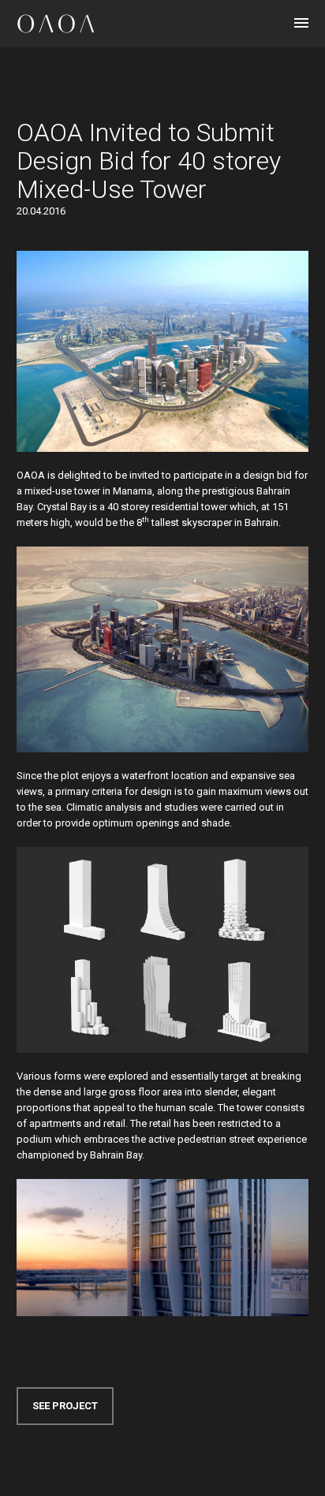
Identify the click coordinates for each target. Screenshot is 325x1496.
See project (65, 1406)
